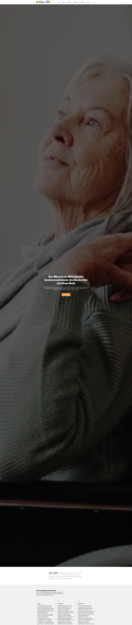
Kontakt (93, 2)
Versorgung (69, 2)
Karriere (88, 2)
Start (59, 2)
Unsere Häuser (82, 2)
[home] (45, 2)
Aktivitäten (75, 2)
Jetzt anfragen (66, 294)
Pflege (63, 2)
